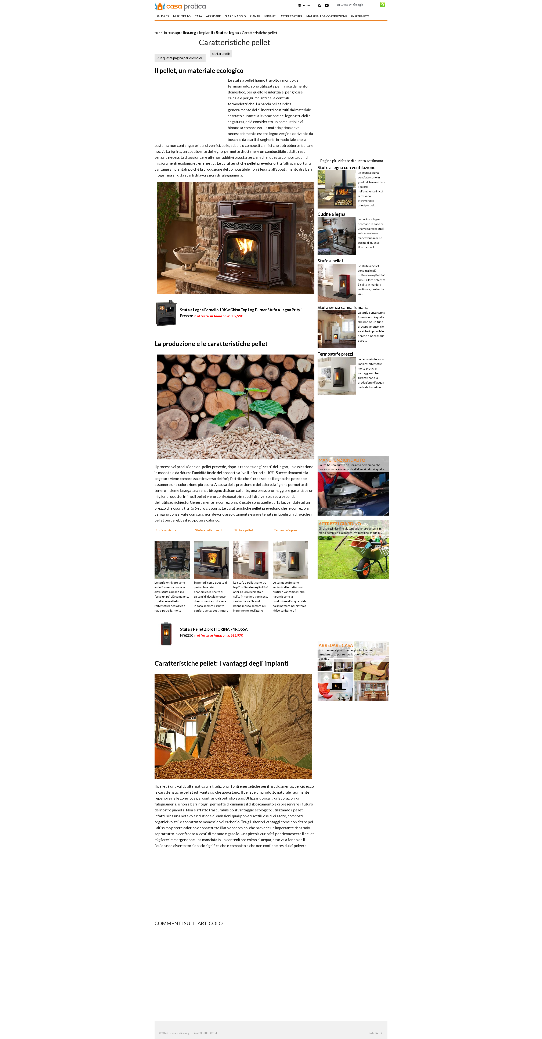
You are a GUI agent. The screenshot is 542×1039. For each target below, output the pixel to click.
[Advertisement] (204, 27)
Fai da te (162, 16)
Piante (255, 16)
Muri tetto (182, 16)
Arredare (213, 16)
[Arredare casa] (353, 670)
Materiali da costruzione (326, 16)
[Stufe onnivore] (174, 559)
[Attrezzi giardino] (353, 549)
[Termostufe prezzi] (292, 559)
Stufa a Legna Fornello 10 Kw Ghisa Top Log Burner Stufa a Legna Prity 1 (241, 309)
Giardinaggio (235, 16)
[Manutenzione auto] (353, 485)
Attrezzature (291, 16)
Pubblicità (375, 1033)
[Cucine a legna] (338, 236)
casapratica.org (182, 32)
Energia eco (360, 16)
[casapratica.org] (180, 6)
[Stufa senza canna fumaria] (338, 329)
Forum (305, 5)
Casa (198, 16)
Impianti (270, 16)
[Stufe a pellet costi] (213, 559)
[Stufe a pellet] (252, 559)
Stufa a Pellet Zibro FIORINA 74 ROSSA (214, 629)
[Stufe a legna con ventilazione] (338, 189)
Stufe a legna (227, 32)
